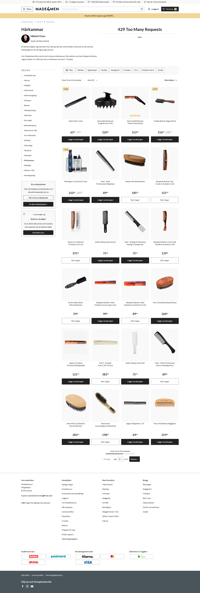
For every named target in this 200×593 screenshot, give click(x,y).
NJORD (105, 503)
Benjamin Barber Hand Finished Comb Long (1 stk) (105, 303)
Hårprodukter (148, 503)
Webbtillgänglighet (69, 539)
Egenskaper (92, 70)
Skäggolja (106, 498)
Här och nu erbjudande (38, 198)
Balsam (27, 105)
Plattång (27, 165)
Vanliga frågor (67, 484)
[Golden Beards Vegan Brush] (165, 100)
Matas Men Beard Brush (135, 181)
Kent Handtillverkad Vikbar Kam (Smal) (135, 122)
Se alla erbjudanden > (38, 204)
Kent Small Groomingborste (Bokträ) (105, 424)
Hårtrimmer (28, 90)
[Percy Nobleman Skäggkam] (165, 403)
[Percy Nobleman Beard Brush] (165, 282)
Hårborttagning (30, 95)
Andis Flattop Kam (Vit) (135, 363)
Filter (70, 70)
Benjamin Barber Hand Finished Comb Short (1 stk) (135, 303)
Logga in (65, 498)
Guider (145, 512)
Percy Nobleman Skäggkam (165, 423)
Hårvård (25, 70)
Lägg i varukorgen (75, 139)
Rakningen (147, 484)
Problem (127, 70)
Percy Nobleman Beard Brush (165, 302)
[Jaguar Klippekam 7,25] (135, 403)
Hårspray (27, 150)
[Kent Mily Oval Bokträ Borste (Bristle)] (76, 403)
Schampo (27, 100)
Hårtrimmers (107, 484)
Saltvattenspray (30, 125)
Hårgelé (27, 85)
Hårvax (27, 80)
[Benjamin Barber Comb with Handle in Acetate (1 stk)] (165, 222)
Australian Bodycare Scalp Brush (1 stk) (105, 122)
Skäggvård (147, 489)
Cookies (65, 521)
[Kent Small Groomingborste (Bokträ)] (105, 403)
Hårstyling (28, 145)
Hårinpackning (30, 110)
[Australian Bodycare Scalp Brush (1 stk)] (105, 100)
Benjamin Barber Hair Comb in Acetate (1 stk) (164, 182)
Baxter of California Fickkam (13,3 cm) (76, 243)
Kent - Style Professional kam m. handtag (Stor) (165, 364)
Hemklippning (29, 175)
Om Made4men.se (69, 503)
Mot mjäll (28, 120)
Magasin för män (68, 530)
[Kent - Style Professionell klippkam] (105, 161)
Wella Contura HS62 (110, 516)
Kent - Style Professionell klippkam (105, 182)
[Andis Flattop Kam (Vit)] (135, 342)
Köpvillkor (66, 516)
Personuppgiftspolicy (54, 575)
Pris (136, 70)
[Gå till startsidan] (47, 9)
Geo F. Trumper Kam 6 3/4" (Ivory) (105, 364)
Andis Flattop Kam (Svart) (105, 242)
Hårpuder (28, 155)
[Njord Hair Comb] (76, 100)
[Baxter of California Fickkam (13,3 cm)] (76, 222)
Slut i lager (135, 200)
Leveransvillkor (68, 512)
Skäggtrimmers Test (110, 512)
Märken (80, 70)
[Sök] (141, 9)
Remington (106, 507)
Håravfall (27, 115)
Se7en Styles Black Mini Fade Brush (75, 303)
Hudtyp (104, 70)
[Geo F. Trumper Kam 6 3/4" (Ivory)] (105, 342)
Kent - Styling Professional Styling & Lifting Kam (135, 243)
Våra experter (67, 507)
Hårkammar (29, 160)
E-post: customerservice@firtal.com (36, 495)
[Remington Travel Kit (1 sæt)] (76, 161)
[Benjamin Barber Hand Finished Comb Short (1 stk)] (135, 282)
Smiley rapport (67, 534)
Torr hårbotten (30, 135)
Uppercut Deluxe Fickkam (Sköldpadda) (76, 364)
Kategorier (115, 70)
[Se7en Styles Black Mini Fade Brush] (76, 282)
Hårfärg (27, 140)
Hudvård (146, 493)
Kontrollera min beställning (72, 493)
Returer (65, 525)
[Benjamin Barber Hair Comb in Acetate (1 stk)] (165, 161)
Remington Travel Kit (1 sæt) (75, 181)
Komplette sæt (30, 75)
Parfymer (106, 493)
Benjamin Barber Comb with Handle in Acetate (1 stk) (164, 243)
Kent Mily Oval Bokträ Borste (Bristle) (76, 424)
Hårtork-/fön (29, 170)
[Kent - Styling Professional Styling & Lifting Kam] (135, 222)
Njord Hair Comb (76, 121)
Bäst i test (147, 498)
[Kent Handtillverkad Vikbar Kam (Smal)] (135, 100)
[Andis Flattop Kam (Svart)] (105, 222)
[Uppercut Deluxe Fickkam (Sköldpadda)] (76, 342)
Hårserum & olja (30, 130)
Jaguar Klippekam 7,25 (135, 423)
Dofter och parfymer (151, 507)
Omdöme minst (148, 70)
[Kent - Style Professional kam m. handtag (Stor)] (165, 342)
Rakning (105, 489)
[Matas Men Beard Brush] (135, 161)
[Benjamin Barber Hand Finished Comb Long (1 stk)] (105, 282)
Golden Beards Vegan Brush (165, 121)
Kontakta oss (38, 232)
